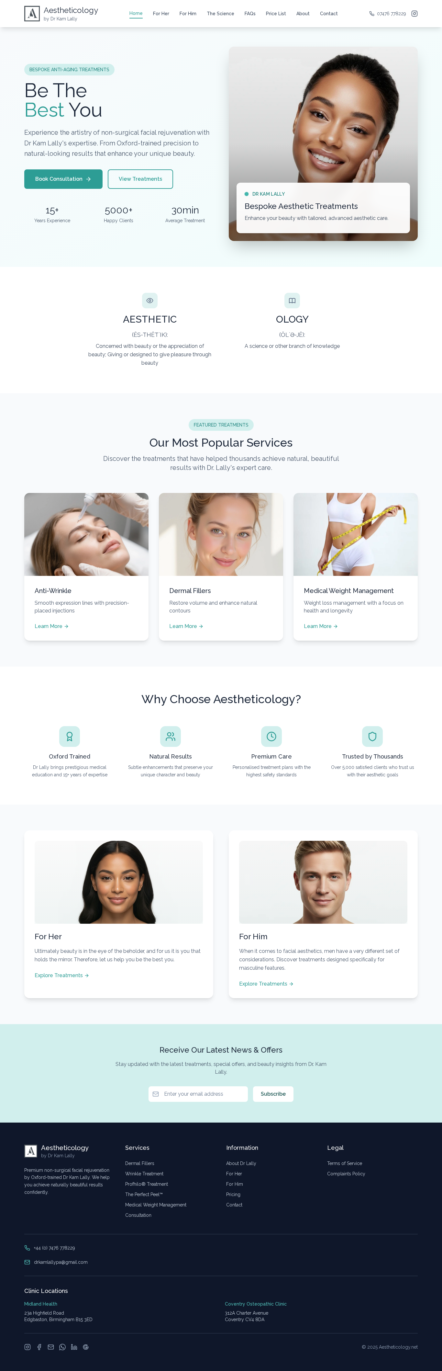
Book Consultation (59, 179)
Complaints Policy (346, 1173)
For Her (161, 13)
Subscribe (273, 1094)
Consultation (138, 1215)
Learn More (48, 626)
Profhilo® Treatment (146, 1184)
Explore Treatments (59, 975)
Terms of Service (344, 1163)
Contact (329, 13)
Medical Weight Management (155, 1204)
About (303, 13)
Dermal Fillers (139, 1163)
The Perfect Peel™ (144, 1194)
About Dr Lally (241, 1163)
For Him (188, 13)
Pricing (233, 1194)
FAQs (250, 13)
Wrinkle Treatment (144, 1173)
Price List (276, 13)
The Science (220, 13)
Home (136, 13)
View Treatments (140, 179)
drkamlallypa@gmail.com (61, 1262)
